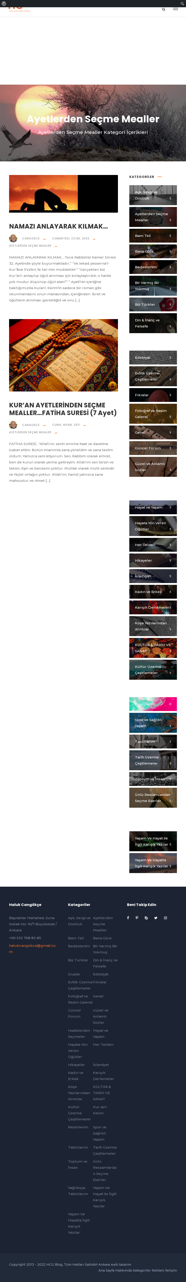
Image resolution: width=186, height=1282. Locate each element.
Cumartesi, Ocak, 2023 (70, 238)
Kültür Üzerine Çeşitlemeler (79, 1113)
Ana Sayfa (106, 1270)
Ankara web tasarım (114, 1264)
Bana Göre (102, 938)
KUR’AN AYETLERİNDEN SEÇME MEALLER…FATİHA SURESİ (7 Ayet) (63, 409)
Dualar (74, 974)
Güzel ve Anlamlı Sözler (100, 1016)
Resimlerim (78, 1127)
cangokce (31, 238)
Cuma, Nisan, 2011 (66, 425)
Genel (98, 996)
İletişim (171, 1270)
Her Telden (103, 1044)
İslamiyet (101, 1065)
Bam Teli (76, 938)
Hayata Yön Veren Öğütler (78, 1050)
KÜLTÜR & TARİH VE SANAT (102, 1093)
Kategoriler (142, 1270)
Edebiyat (100, 974)
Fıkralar (100, 982)
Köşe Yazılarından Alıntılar (79, 1093)
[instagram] (165, 918)
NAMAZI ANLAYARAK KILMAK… (58, 226)
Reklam (158, 1270)
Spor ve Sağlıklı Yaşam (99, 1133)
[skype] (147, 918)
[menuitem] (4, 3)
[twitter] (156, 918)
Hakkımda (123, 1270)
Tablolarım (78, 1147)
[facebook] (128, 918)
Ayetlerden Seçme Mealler (30, 246)
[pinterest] (137, 918)
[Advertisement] (93, 50)
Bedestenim (79, 946)
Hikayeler (76, 1065)
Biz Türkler (78, 960)
